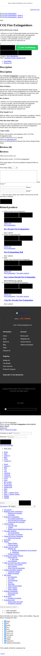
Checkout (7, 473)
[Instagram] (20, 396)
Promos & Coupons (9, 369)
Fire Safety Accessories (15, 534)
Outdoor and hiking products (13, 570)
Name (28, 187)
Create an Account (11, 429)
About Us (6, 342)
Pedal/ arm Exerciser (14, 538)
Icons (5, 480)
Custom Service (25, 342)
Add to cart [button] (7, 223)
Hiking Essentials (13, 573)
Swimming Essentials (14, 603)
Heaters (6, 541)
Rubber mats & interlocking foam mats (20, 529)
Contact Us (6, 351)
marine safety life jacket (15, 602)
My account (24, 336)
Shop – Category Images (12, 494)
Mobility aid (12, 548)
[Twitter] (26, 396)
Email (28, 191)
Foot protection (13, 580)
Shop (4, 339)
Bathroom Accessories (15, 513)
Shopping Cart (25, 339)
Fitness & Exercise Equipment (13, 536)
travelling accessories (14, 598)
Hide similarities (11, 610)
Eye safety (11, 579)
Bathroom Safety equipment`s (13, 511)
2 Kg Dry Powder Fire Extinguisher (18, 300)
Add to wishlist (9, 52)
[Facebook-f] (14, 396)
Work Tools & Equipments (16, 568)
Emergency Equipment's (11, 517)
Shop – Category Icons (11, 492)
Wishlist (6, 496)
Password (3, 437)
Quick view (11, 215)
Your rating (4, 167)
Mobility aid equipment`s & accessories (24, 550)
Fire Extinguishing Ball (13, 252)
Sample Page (8, 485)
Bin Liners (15, 559)
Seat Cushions (12, 566)
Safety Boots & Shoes (15, 586)
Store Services (7, 366)
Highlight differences (13, 612)
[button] (27, 47)
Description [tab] (6, 67)
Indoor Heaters (12, 543)
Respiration (11, 594)
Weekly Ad (6, 360)
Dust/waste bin (12, 557)
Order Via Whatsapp (27, 47)
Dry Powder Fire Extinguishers (16, 229)
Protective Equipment (11, 591)
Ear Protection (12, 577)
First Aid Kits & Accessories (17, 520)
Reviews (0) (8, 63)
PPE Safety (7, 575)
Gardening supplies (14, 571)
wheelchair (15, 552)
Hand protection (13, 593)
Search (25, 503)
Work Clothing (12, 589)
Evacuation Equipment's (15, 518)
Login (5, 442)
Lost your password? (6, 445)
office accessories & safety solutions (15, 563)
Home (5, 336)
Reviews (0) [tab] (6, 147)
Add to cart (7, 47)
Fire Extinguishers (12, 56)
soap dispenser (12, 561)
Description (7, 61)
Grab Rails (11, 515)
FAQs (4, 348)
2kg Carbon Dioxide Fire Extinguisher (19, 277)
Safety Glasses (12, 587)
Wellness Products (13, 554)
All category (8, 510)
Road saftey (7, 596)
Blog (4, 345)
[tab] (22, 61)
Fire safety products (23, 273)
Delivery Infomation (26, 345)
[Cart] (29, 654)
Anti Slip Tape (12, 525)
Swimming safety (9, 600)
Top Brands (6, 363)
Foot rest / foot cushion (15, 564)
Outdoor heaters (13, 545)
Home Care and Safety (11, 547)
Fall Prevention (9, 524)
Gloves (10, 582)
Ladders (10, 527)
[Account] (15, 654)
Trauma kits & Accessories (16, 522)
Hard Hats (7, 540)
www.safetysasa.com (10, 139)
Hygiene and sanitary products (13, 556)
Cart (5, 469)
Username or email (6, 433)
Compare (24, 52)
